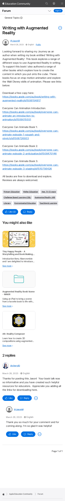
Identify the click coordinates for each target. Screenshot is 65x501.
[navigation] (49, 10)
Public (38, 45)
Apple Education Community (20, 494)
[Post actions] (59, 28)
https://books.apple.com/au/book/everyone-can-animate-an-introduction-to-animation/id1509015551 (30, 115)
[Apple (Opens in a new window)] (3, 494)
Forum (6, 11)
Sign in (58, 11)
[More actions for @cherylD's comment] (36, 398)
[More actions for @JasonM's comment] (39, 434)
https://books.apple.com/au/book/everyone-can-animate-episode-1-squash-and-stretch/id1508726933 (30, 134)
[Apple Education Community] (16, 3)
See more (6, 266)
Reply (29, 212)
